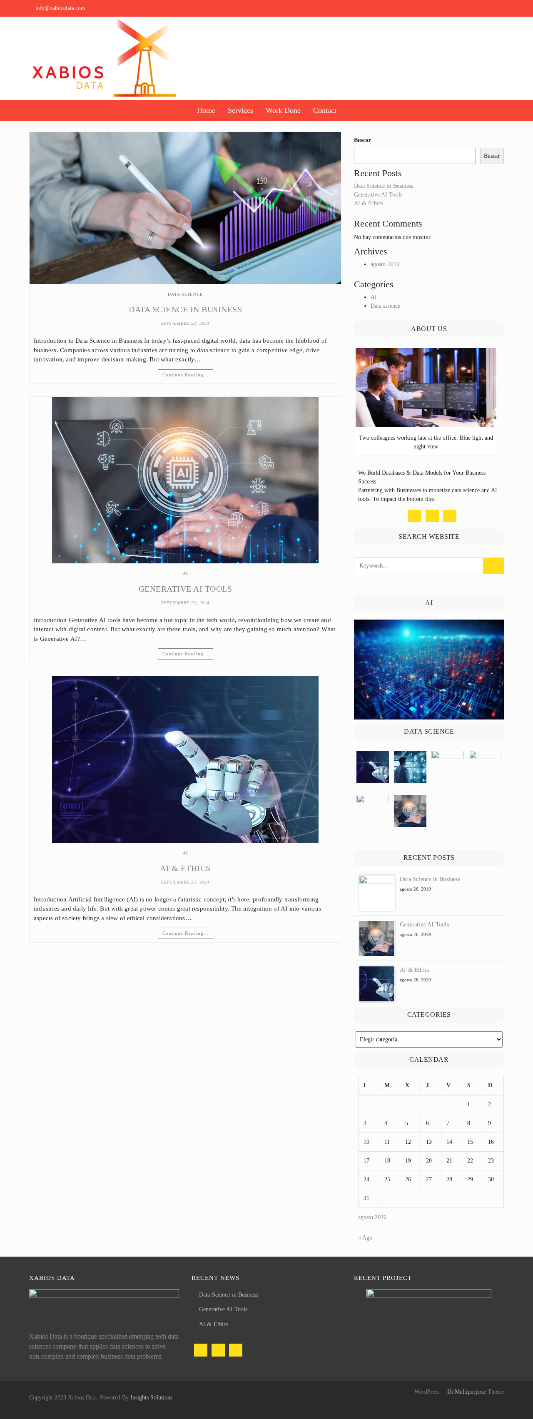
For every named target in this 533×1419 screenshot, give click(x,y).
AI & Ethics (185, 868)
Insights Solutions (151, 1397)
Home (206, 110)
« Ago (365, 1238)
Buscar (362, 140)
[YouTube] (449, 516)
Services (240, 110)
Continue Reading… (185, 374)
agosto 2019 (385, 264)
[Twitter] (432, 516)
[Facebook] (414, 516)
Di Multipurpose (466, 1392)
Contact (324, 110)
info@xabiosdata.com (60, 8)
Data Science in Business (185, 309)
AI (185, 573)
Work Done (283, 110)
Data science (185, 294)
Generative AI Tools (185, 588)
